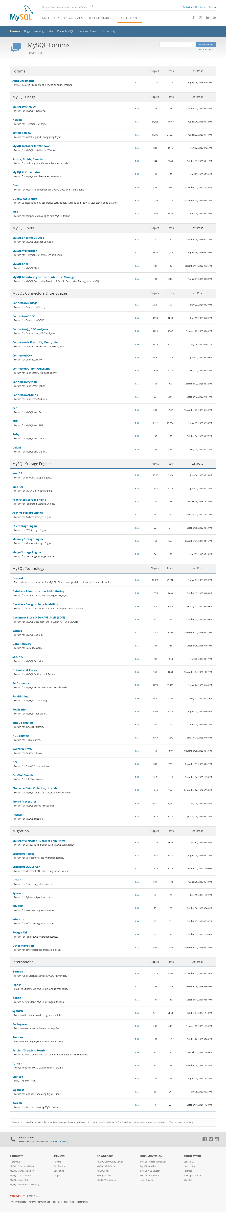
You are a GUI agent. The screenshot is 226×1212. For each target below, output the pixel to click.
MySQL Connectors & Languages (40, 293)
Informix (18, 919)
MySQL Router (104, 1175)
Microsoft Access (23, 854)
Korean (17, 1103)
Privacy (13, 1202)
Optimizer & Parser (24, 670)
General (17, 578)
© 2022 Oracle (33, 1196)
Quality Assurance (24, 198)
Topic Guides (146, 1180)
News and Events (88, 31)
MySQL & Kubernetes (26, 172)
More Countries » (58, 1141)
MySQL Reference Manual (153, 1161)
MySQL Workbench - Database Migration (39, 840)
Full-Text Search (22, 775)
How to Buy (189, 1166)
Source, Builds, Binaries (28, 159)
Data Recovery (21, 644)
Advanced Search (206, 49)
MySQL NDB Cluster (106, 1166)
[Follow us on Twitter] (210, 1140)
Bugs (27, 31)
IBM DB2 (17, 906)
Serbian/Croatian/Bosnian (29, 1050)
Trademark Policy (60, 1202)
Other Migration (23, 946)
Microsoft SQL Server (26, 867)
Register (212, 7)
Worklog (39, 31)
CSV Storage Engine (25, 526)
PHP (15, 421)
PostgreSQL (19, 932)
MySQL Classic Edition (20, 1175)
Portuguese (19, 1024)
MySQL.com (50, 18)
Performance (20, 683)
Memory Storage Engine (28, 539)
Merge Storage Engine (26, 552)
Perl (15, 408)
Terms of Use (44, 1202)
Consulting (58, 1170)
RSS (137, 82)
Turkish (17, 1063)
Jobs (15, 212)
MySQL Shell (20, 264)
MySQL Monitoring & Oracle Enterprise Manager (44, 277)
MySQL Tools (23, 228)
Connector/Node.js (24, 303)
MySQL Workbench (24, 251)
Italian (16, 998)
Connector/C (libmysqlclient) (31, 368)
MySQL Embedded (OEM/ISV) (24, 1184)
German (17, 971)
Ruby (15, 434)
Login (202, 7)
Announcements (23, 81)
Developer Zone (129, 18)
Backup (17, 631)
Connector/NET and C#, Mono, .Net (35, 342)
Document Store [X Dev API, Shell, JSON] (38, 617)
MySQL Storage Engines (32, 463)
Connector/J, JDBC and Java (30, 329)
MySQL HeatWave (24, 106)
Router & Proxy (22, 749)
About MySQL (192, 1156)
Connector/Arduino (25, 395)
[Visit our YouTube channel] (213, 18)
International (23, 961)
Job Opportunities (192, 1175)
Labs (50, 31)
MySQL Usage (24, 97)
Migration (20, 831)
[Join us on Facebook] (193, 18)
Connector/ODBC (23, 316)
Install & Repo (21, 133)
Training (57, 1161)
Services (59, 1156)
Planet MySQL (65, 31)
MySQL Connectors (149, 1175)
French (17, 985)
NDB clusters (20, 736)
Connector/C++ (22, 355)
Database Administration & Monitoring (38, 591)
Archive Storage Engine (27, 513)
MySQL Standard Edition (22, 1170)
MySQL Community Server (110, 1161)
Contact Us (189, 1161)
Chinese (17, 1076)
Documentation (100, 18)
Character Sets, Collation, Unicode (34, 788)
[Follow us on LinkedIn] (206, 18)
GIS (14, 762)
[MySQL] (21, 13)
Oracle (16, 880)
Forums (15, 31)
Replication (19, 709)
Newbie (17, 119)
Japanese (18, 1090)
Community (108, 31)
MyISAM (17, 486)
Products (16, 1156)
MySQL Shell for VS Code (28, 237)
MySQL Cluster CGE (19, 1180)
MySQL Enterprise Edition (22, 1166)
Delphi (16, 447)
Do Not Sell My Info (27, 1202)
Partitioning (20, 696)
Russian (17, 1037)
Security (17, 657)
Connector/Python (24, 382)
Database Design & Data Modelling (35, 604)
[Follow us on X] (199, 18)
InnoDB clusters (22, 722)
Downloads (73, 18)
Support (57, 1175)
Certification (59, 1166)
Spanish (17, 1011)
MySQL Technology (28, 568)
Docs (15, 185)
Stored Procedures (24, 801)
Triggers (17, 814)
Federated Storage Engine (29, 499)
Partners (188, 1170)
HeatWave (15, 1161)
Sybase (17, 893)
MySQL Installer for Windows (31, 146)
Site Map (188, 1180)
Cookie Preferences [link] (79, 1202)
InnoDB (17, 473)
